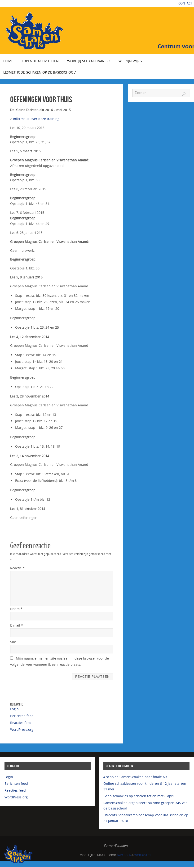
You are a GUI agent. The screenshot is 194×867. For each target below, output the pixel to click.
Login (14, 709)
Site (13, 642)
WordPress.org (21, 729)
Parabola (123, 855)
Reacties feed (20, 722)
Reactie (17, 568)
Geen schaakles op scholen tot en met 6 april (139, 796)
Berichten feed (22, 716)
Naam (16, 609)
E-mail (16, 625)
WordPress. (143, 855)
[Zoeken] (183, 94)
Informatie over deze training (36, 118)
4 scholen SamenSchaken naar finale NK (135, 777)
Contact (185, 3)
